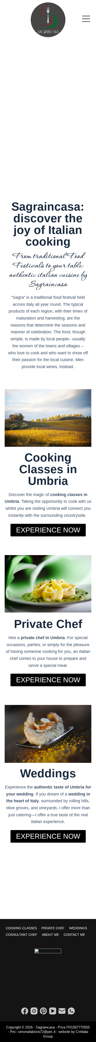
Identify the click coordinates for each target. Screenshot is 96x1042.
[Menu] (86, 19)
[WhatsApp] (71, 1010)
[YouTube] (52, 1010)
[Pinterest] (43, 1010)
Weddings (78, 928)
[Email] (61, 1010)
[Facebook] (24, 1010)
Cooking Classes (21, 928)
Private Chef (53, 928)
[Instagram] (34, 1010)
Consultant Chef (21, 934)
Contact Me (74, 934)
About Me (50, 934)
